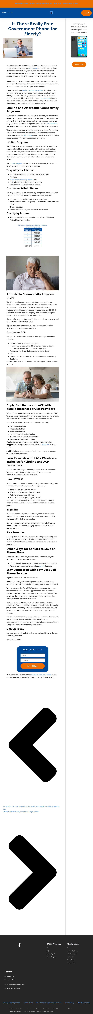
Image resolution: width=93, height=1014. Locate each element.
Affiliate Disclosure (83, 1003)
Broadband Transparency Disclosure (48, 1003)
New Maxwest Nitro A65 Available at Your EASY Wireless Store (46, 4)
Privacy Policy (69, 1003)
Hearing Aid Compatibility (11, 1003)
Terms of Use (28, 1003)
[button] (51, 12)
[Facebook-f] (19, 945)
